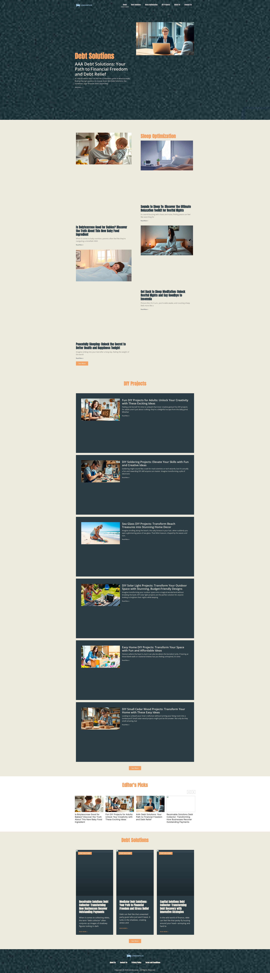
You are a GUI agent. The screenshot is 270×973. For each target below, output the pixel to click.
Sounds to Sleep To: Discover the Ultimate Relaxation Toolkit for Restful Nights (166, 208)
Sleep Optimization (151, 4)
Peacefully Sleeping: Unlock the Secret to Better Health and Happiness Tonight (101, 346)
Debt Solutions (136, 4)
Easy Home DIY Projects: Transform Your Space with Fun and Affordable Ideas (153, 648)
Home (125, 4)
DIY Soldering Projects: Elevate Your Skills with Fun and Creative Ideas (155, 463)
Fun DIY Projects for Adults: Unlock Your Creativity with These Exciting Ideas (155, 401)
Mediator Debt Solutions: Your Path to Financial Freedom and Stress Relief (134, 905)
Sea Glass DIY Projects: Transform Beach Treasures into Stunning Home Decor (148, 525)
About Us (177, 4)
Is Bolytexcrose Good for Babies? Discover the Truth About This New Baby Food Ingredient (101, 231)
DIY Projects (166, 4)
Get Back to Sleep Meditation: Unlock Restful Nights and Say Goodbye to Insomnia (163, 295)
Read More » (78, 87)
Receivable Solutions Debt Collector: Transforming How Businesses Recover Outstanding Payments (180, 818)
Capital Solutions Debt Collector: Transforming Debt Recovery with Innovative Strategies (173, 906)
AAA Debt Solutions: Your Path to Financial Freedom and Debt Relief (101, 69)
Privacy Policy (136, 962)
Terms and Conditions (152, 962)
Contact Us (188, 4)
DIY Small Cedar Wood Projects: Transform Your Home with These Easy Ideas (153, 710)
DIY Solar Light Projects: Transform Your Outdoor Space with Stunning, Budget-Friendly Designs (154, 587)
